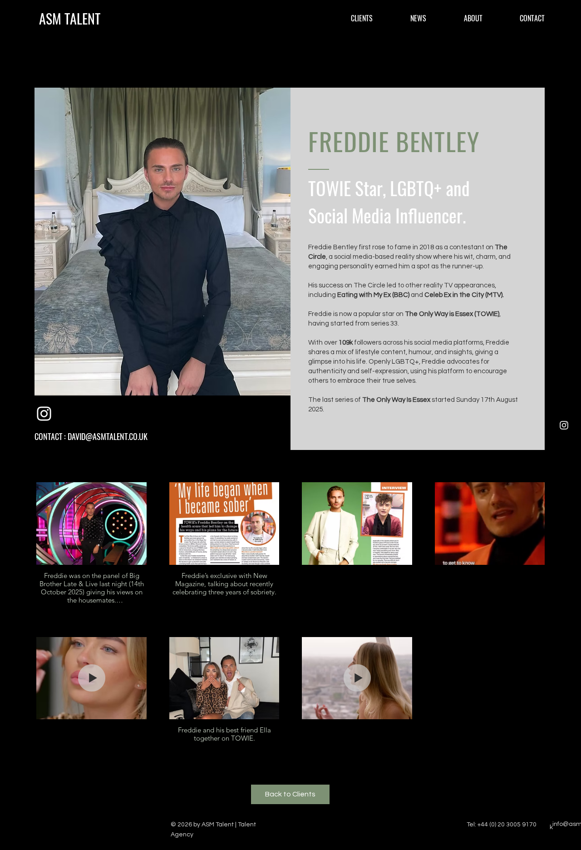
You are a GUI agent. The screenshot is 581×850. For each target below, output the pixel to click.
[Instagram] (564, 425)
